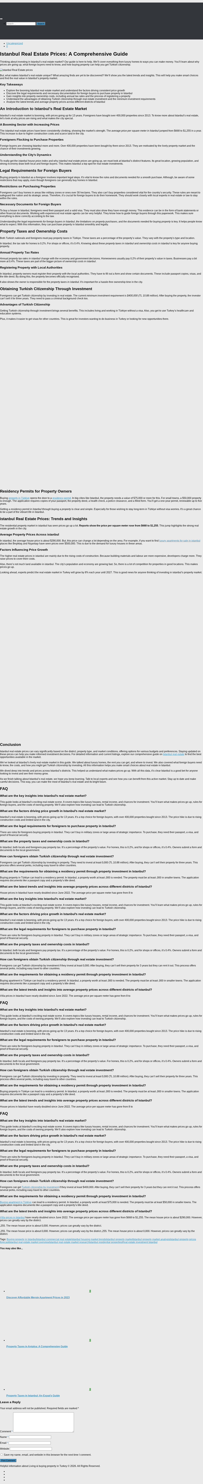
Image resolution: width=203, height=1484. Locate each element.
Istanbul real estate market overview (29, 1242)
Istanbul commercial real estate (54, 1239)
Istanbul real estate (173, 754)
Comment (6, 1431)
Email (4, 1443)
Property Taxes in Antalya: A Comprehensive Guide (37, 1346)
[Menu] (1, 18)
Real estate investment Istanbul (139, 1242)
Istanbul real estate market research (69, 1242)
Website (4, 1448)
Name (4, 1437)
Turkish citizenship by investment (40, 1187)
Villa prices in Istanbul (12, 1217)
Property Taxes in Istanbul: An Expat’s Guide (33, 1395)
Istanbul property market (119, 1239)
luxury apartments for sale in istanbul (179, 540)
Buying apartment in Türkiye (16, 1202)
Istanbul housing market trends (89, 1239)
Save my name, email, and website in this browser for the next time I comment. (47, 1454)
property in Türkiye (19, 498)
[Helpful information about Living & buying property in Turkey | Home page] (17, 12)
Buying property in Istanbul (22, 1239)
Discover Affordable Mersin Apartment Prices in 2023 (38, 1297)
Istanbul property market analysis (151, 1239)
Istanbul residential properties (105, 1242)
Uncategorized (14, 43)
